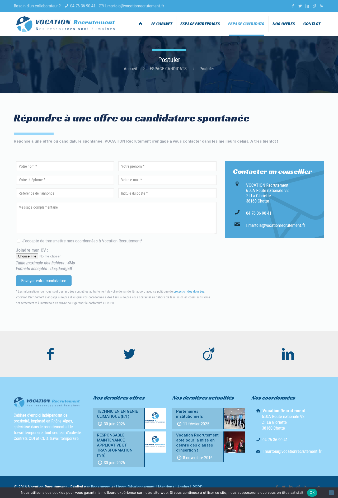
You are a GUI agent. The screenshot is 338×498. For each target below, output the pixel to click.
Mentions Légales (173, 487)
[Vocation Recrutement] (65, 24)
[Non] (331, 492)
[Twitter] (300, 6)
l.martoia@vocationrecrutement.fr (134, 5)
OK (312, 492)
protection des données (188, 291)
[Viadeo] (314, 6)
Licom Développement (135, 487)
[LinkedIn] (307, 6)
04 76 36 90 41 (83, 5)
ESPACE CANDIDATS (168, 68)
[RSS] (321, 6)
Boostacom (100, 487)
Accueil (130, 68)
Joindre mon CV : (45, 259)
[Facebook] (293, 6)
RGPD (198, 487)
